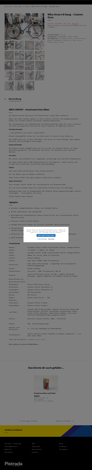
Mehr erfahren (51, 239)
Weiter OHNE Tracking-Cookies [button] (46, 235)
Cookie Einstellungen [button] (42, 239)
